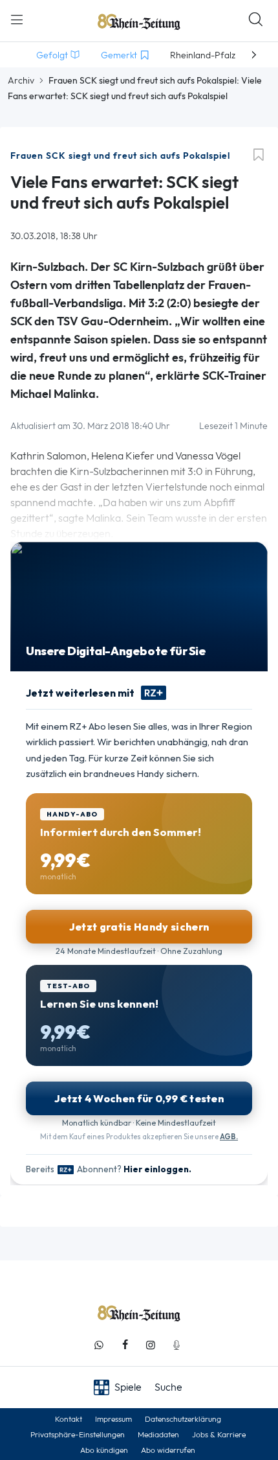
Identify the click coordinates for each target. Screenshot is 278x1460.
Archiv (21, 80)
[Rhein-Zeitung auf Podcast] (176, 1345)
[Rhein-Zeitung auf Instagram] (150, 1345)
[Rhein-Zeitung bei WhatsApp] (98, 1345)
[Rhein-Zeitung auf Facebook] (124, 1345)
